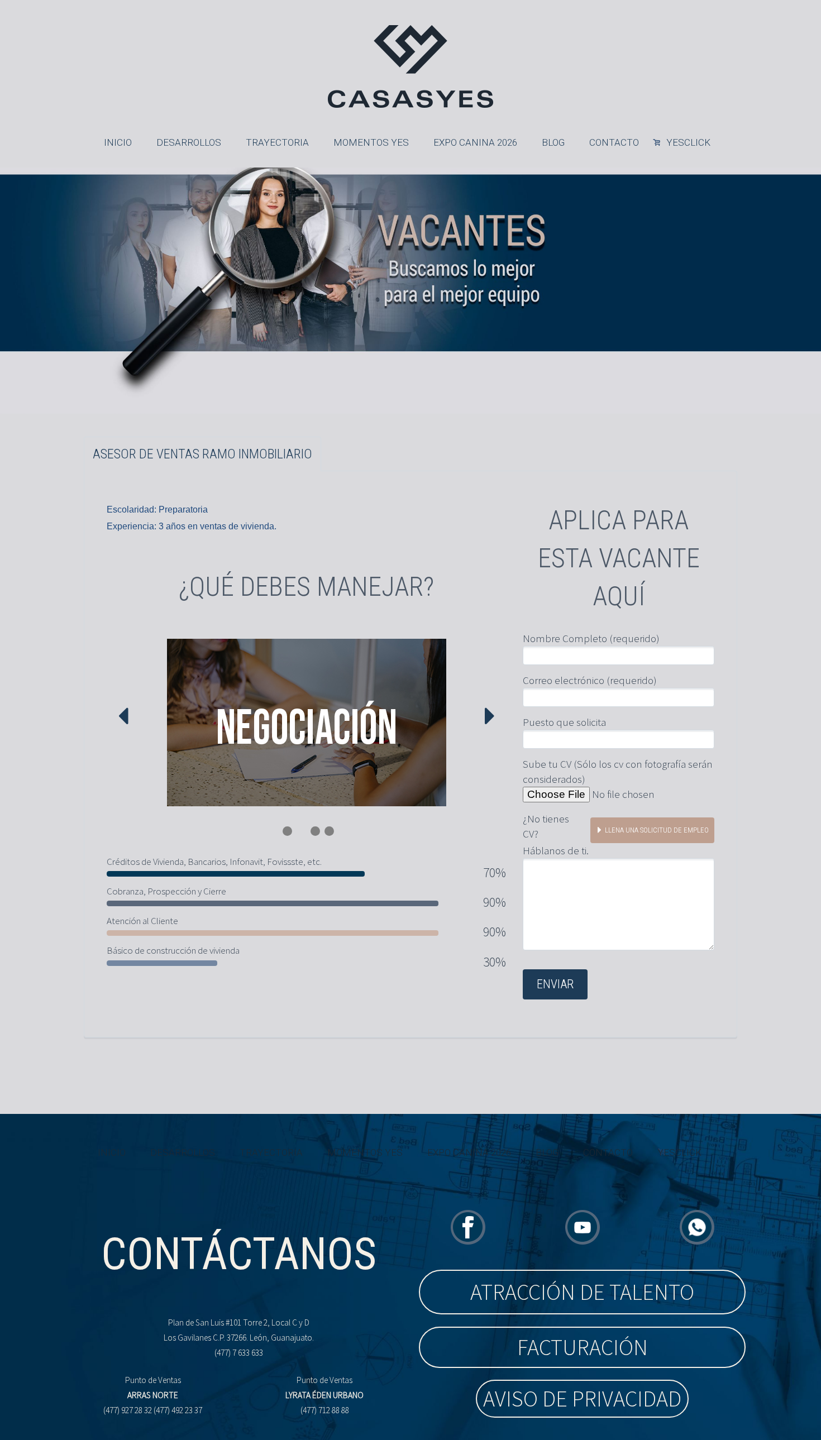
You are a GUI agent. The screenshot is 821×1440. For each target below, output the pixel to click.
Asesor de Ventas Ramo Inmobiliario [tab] (202, 454)
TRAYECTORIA (277, 142)
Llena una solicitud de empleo (657, 830)
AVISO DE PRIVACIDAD (582, 1399)
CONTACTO (614, 142)
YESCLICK (688, 142)
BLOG (553, 142)
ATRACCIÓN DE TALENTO (582, 1292)
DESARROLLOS (188, 142)
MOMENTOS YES (371, 142)
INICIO (118, 142)
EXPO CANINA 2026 (475, 142)
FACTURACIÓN (582, 1347)
